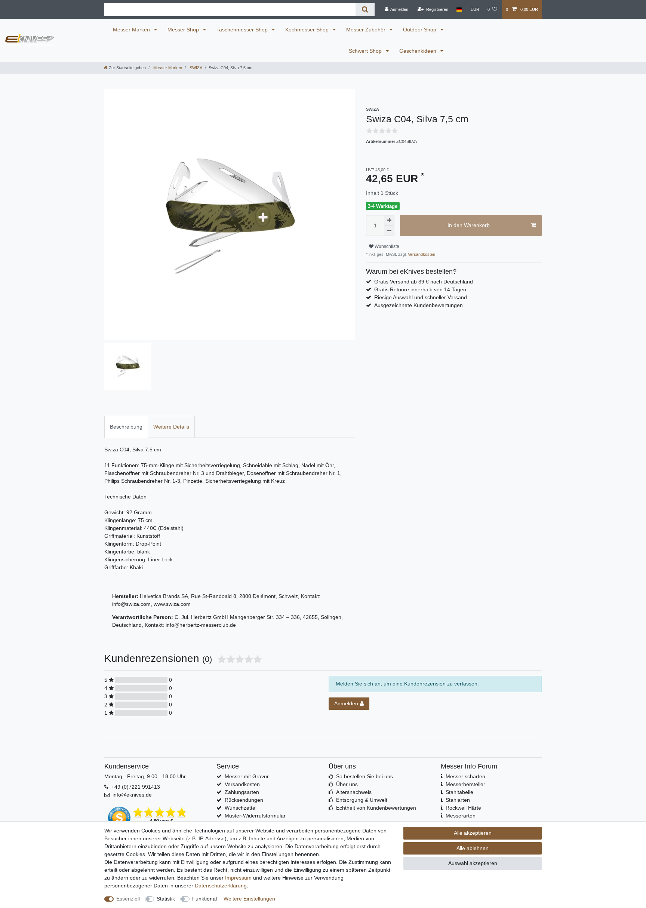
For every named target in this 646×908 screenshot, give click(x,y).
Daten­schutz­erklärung (221, 886)
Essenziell (128, 899)
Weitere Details (171, 427)
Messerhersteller (465, 784)
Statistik (166, 899)
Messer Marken (132, 30)
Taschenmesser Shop (242, 30)
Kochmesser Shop (307, 30)
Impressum (238, 878)
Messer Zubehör (366, 30)
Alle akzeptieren (473, 833)
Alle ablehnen (472, 848)
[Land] (459, 9)
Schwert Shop (366, 51)
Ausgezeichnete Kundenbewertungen (418, 305)
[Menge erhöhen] (389, 220)
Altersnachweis (354, 792)
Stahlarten (458, 800)
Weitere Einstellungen (249, 899)
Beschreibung (126, 427)
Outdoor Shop (420, 30)
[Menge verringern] (389, 231)
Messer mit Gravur (247, 776)
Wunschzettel (240, 808)
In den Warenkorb (468, 225)
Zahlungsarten (242, 792)
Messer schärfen (465, 776)
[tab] (126, 427)
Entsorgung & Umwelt (361, 800)
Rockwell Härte (463, 808)
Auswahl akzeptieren (472, 863)
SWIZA (195, 67)
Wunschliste (386, 246)
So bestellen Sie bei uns (364, 776)
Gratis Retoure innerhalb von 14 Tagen (420, 289)
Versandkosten (421, 254)
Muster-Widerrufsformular (255, 816)
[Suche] (365, 9)
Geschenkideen (418, 51)
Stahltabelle (459, 792)
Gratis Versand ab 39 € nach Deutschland (423, 282)
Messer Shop (183, 30)
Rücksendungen (244, 800)
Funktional (204, 899)
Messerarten (461, 816)
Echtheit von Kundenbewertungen (376, 808)
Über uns (347, 784)
